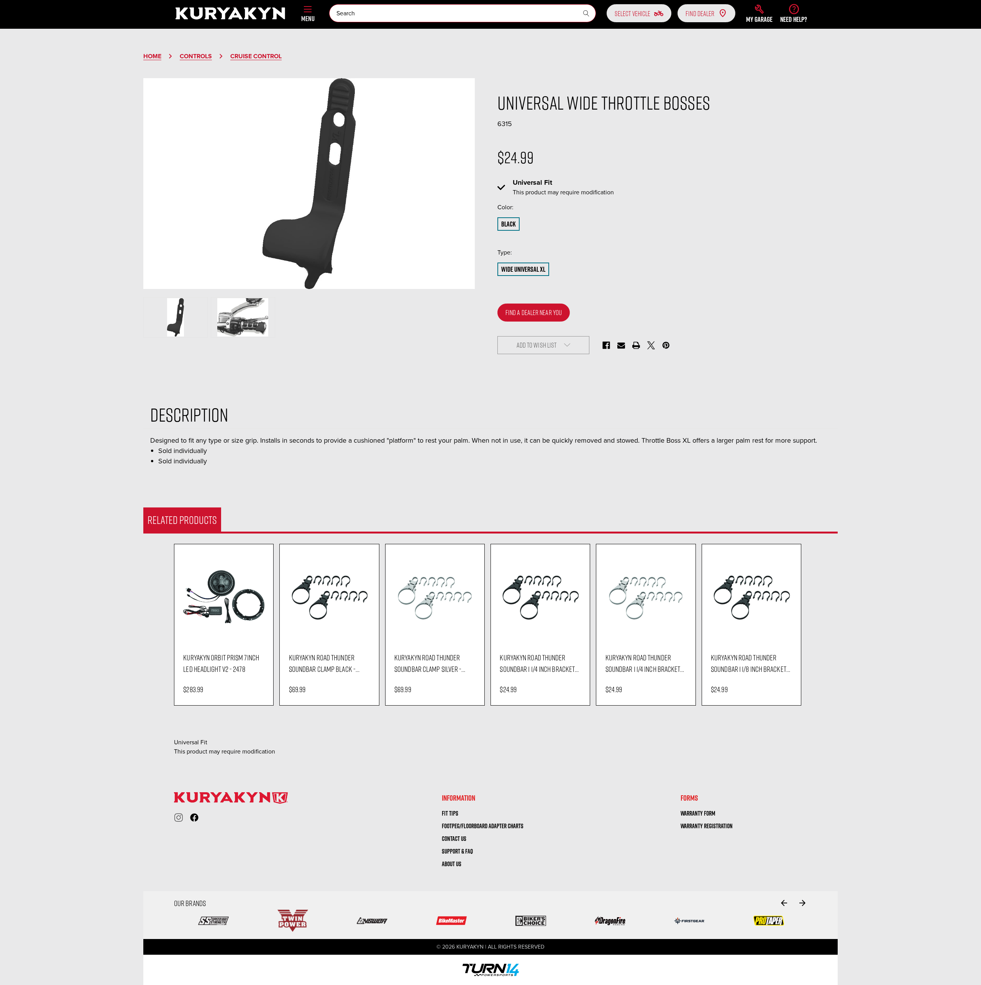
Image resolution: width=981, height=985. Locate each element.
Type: (520, 252)
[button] (759, 13)
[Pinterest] (666, 345)
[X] (651, 345)
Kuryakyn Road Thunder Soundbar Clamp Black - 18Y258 (322, 663)
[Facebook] (606, 345)
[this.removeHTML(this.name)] (223, 596)
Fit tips (450, 813)
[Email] (621, 345)
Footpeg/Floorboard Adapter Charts (482, 826)
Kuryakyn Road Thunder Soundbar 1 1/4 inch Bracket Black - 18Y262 (537, 663)
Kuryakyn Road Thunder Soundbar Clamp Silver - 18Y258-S (427, 663)
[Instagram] (178, 817)
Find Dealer (700, 13)
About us (451, 864)
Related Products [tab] (182, 520)
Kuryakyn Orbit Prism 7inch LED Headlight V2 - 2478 (221, 663)
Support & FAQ (457, 851)
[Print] (636, 345)
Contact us (454, 838)
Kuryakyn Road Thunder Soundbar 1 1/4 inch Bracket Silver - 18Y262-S (643, 663)
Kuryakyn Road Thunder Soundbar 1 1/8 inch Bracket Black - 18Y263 (748, 663)
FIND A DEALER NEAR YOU (533, 312)
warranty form (698, 813)
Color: (521, 207)
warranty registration (707, 826)
